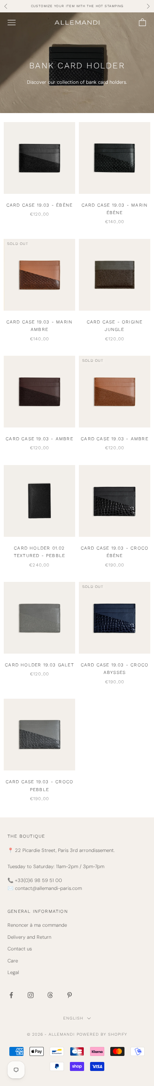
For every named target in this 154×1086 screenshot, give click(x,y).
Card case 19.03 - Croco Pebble (40, 785)
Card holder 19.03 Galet (39, 665)
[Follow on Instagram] (30, 995)
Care (12, 961)
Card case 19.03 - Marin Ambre (39, 325)
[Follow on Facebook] (11, 995)
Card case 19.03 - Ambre (39, 438)
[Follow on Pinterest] (69, 995)
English (73, 1018)
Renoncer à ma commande (37, 925)
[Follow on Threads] (50, 995)
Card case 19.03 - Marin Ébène (114, 208)
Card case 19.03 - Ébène (39, 205)
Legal (13, 972)
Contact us (19, 949)
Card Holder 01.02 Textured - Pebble (39, 551)
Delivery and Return (29, 937)
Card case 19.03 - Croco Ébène (115, 551)
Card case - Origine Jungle (115, 325)
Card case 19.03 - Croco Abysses (115, 668)
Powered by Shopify (102, 1034)
